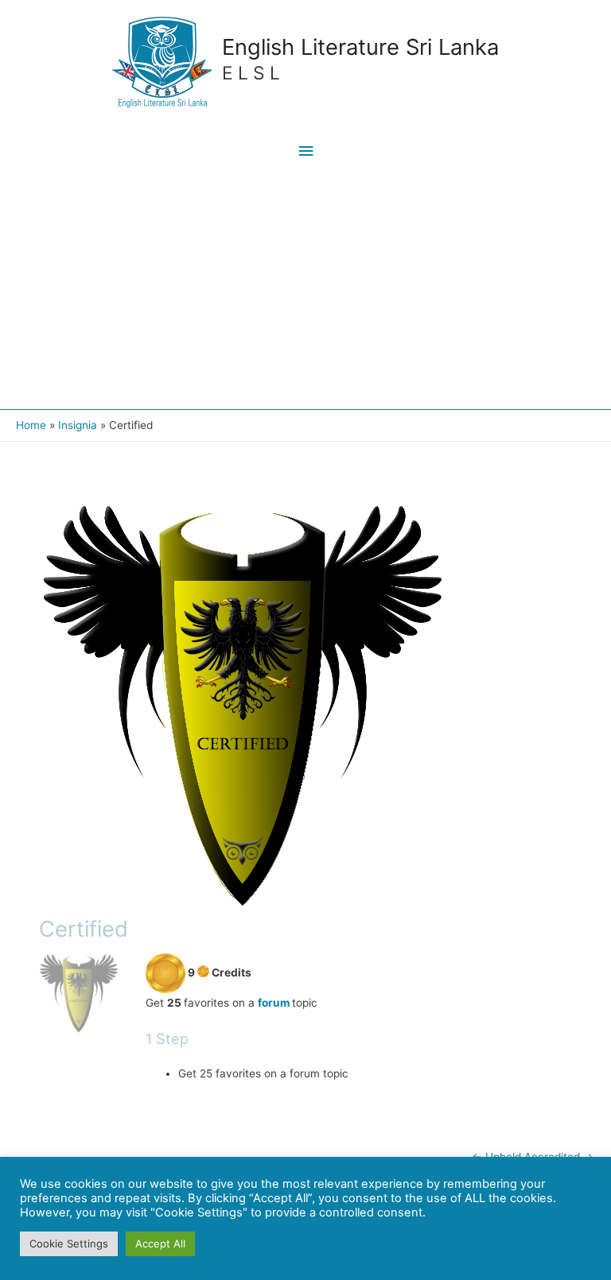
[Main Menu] (305, 151)
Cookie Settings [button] (68, 1243)
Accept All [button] (160, 1243)
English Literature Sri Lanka (360, 46)
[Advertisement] (305, 290)
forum (274, 1002)
